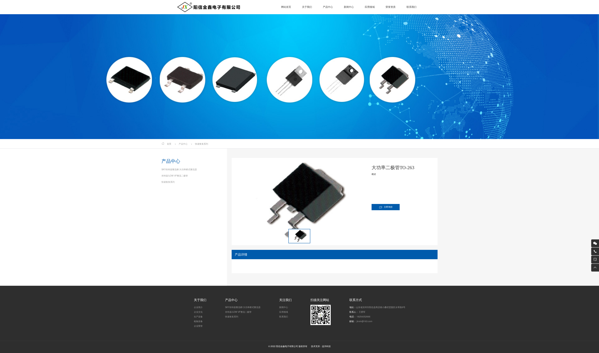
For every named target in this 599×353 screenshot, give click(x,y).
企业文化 (198, 311)
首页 (169, 143)
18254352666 (363, 316)
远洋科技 (326, 346)
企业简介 (198, 307)
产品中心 (328, 7)
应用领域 (370, 7)
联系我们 (411, 7)
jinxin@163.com (364, 321)
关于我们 (307, 7)
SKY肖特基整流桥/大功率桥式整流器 (179, 169)
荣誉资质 (391, 7)
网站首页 (286, 7)
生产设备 (198, 316)
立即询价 (388, 207)
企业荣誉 (198, 325)
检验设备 (198, 321)
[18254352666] (595, 251)
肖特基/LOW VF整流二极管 (174, 175)
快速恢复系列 (168, 181)
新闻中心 (349, 7)
